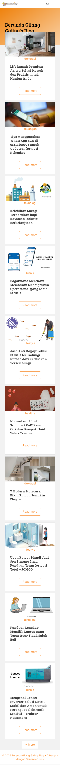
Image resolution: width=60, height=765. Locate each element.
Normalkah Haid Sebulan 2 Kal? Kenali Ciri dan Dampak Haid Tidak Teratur (27, 427)
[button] (48, 4)
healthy (30, 413)
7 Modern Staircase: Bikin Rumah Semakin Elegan (27, 495)
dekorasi (30, 58)
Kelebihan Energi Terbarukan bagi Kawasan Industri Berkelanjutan (24, 216)
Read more (30, 90)
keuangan (30, 128)
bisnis (30, 273)
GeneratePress (35, 759)
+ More (30, 744)
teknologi (30, 203)
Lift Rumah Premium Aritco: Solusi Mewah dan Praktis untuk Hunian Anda (26, 72)
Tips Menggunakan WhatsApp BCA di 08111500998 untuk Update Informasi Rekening (25, 144)
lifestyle (30, 343)
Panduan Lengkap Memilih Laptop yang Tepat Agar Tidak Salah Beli (28, 633)
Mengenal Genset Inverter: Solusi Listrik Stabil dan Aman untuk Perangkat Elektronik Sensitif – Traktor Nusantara (28, 707)
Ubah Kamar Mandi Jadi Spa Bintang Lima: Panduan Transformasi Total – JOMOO (29, 563)
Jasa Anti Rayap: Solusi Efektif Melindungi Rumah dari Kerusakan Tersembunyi (28, 357)
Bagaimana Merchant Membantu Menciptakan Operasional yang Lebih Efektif (29, 286)
